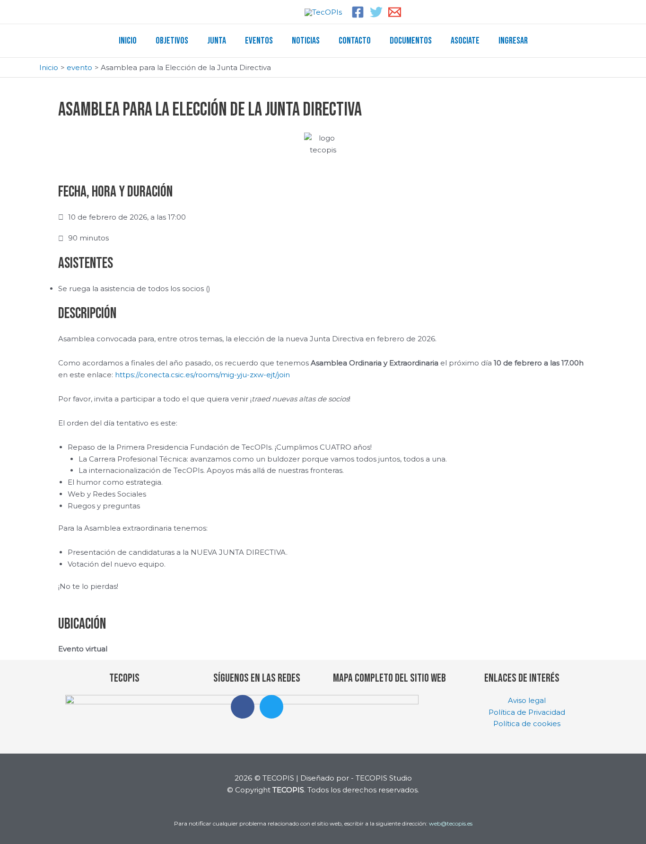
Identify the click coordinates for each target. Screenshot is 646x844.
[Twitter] (376, 12)
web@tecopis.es (450, 823)
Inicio (128, 40)
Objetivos (172, 40)
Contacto (355, 40)
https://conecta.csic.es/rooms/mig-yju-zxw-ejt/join (202, 374)
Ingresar (513, 40)
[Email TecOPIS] (394, 12)
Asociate (465, 40)
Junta (216, 40)
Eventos (259, 40)
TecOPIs (124, 678)
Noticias (306, 40)
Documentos (411, 40)
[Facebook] (357, 12)
